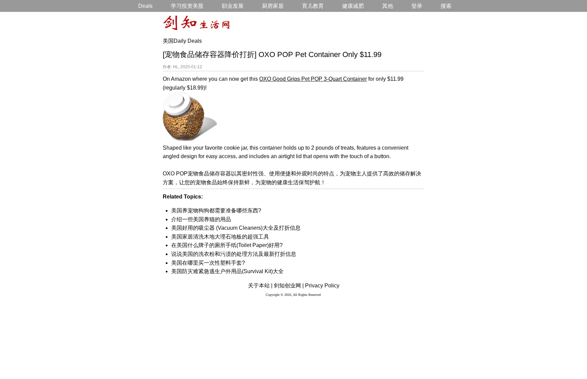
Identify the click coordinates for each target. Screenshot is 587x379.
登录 (416, 6)
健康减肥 (353, 6)
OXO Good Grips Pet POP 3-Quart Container (313, 79)
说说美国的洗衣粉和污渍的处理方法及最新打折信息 (233, 254)
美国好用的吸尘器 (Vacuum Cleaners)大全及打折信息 (236, 228)
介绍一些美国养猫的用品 (201, 219)
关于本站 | (260, 285)
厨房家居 (273, 6)
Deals (145, 6)
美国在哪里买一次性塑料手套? (208, 263)
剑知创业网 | (289, 285)
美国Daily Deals (182, 41)
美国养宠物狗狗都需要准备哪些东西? (216, 210)
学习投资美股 (187, 6)
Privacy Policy (322, 285)
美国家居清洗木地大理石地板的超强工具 (220, 237)
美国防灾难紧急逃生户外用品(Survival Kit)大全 (227, 271)
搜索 (446, 6)
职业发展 (233, 6)
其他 (387, 6)
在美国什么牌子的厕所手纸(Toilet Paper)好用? (227, 245)
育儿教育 (313, 6)
